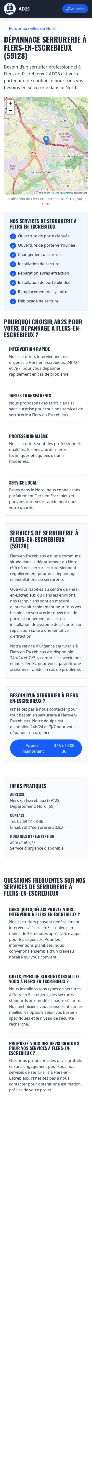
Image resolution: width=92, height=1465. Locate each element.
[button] (46, 141)
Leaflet (45, 193)
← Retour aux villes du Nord (30, 28)
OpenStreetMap (64, 193)
